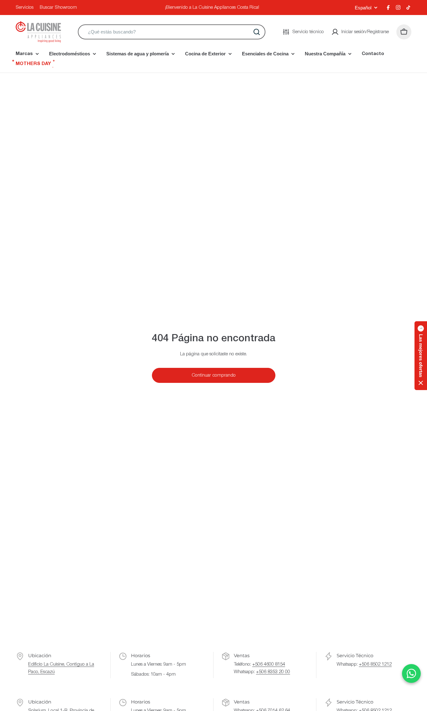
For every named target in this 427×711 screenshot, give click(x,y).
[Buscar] (256, 32)
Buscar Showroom (58, 7)
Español (363, 7)
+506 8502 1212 (375, 664)
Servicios (24, 7)
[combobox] (171, 31)
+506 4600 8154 (268, 664)
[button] (420, 355)
